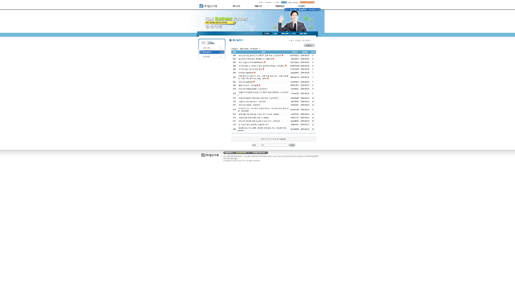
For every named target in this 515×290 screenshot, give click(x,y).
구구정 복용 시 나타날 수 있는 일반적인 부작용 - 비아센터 (262, 66)
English (302, 2)
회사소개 (236, 6)
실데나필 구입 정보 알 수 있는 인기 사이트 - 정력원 (259, 114)
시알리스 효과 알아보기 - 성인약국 (252, 102)
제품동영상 (279, 6)
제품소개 (258, 6)
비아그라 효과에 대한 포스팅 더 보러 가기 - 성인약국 (259, 121)
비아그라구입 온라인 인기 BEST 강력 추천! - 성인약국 (260, 56)
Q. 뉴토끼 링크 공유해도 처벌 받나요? (253, 125)
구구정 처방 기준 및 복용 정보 (250, 69)
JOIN (289, 2)
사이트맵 (268, 2)
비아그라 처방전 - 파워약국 (249, 105)
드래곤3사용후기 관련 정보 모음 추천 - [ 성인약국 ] (259, 98)
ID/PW (295, 2)
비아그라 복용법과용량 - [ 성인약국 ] (253, 89)
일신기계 (201, 5)
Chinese (310, 2)
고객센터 (301, 6)
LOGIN (283, 2)
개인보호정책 (241, 153)
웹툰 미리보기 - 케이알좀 (248, 85)
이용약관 (228, 153)
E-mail (276, 2)
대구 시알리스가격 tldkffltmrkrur (251, 62)
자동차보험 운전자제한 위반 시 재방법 (254, 118)
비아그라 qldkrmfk (246, 82)
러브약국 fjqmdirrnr (246, 73)
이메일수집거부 (259, 153)
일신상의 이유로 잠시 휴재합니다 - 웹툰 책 (255, 59)
